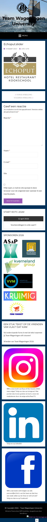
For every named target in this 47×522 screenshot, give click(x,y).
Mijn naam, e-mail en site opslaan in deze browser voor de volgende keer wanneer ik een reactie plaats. (23, 191)
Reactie (7, 118)
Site (5, 173)
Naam (7, 150)
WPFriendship (24, 511)
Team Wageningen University (31, 508)
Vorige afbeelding (24, 95)
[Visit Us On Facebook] (37, 520)
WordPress (23, 513)
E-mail (7, 162)
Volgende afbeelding (23, 98)
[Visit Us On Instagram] (37, 517)
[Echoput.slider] (20, 67)
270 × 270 (25, 49)
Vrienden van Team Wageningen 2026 (19, 341)
